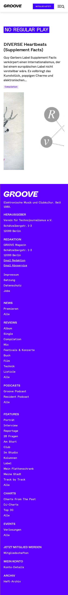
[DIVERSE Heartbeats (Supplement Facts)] (34, 131)
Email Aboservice (15, 265)
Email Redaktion (14, 260)
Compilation (11, 86)
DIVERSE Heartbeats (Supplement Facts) (25, 47)
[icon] (60, 6)
